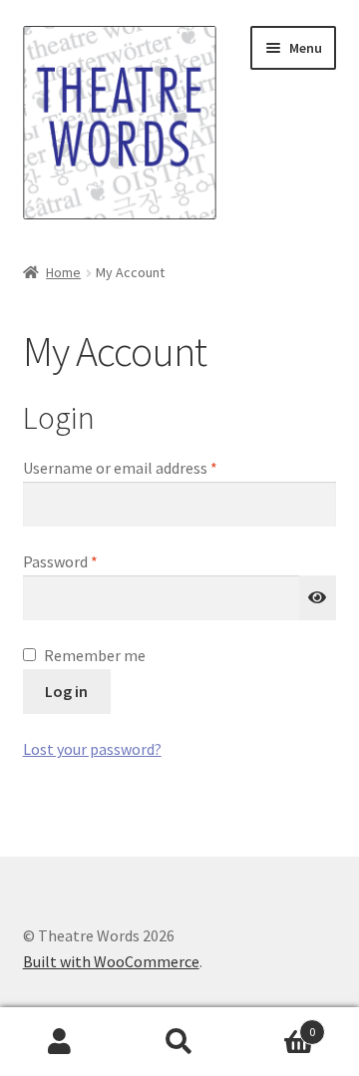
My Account (60, 1042)
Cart (277, 1024)
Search (179, 1042)
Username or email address (149, 467)
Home (63, 272)
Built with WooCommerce (111, 961)
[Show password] (318, 598)
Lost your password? (92, 749)
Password (90, 560)
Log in (66, 691)
